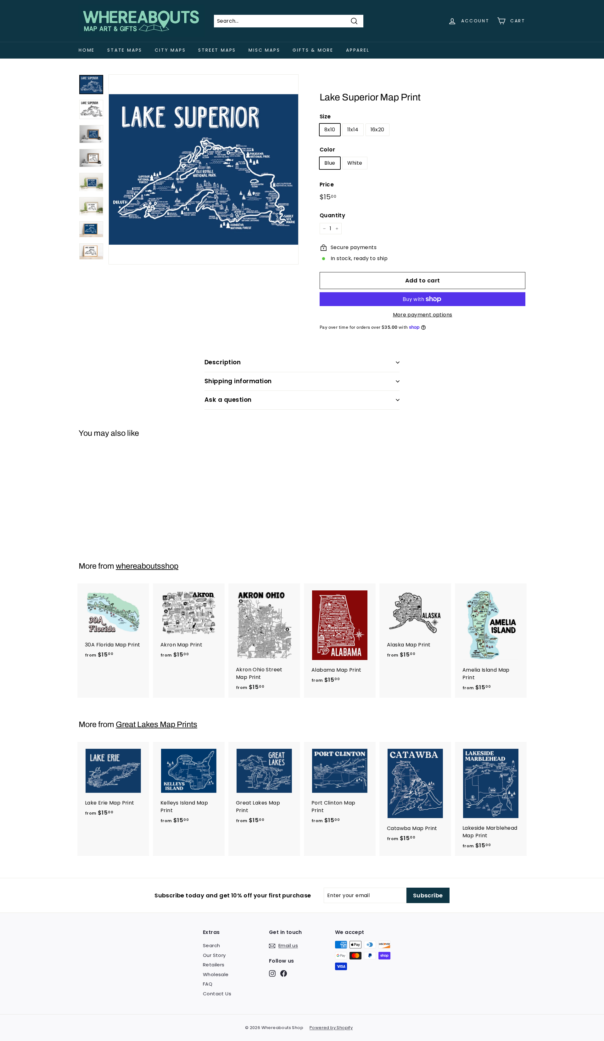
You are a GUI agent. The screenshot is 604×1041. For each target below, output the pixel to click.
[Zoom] (203, 169)
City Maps (170, 50)
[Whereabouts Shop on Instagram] (272, 973)
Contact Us (217, 993)
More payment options (422, 314)
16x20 (377, 129)
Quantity (332, 215)
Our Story (214, 955)
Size (325, 116)
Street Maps (217, 50)
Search (211, 945)
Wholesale (216, 974)
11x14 (353, 129)
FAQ (207, 984)
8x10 (329, 129)
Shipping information (238, 381)
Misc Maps (264, 50)
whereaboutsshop (147, 566)
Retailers (214, 964)
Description (222, 362)
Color (327, 149)
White (354, 163)
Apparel (358, 50)
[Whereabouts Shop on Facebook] (283, 973)
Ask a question (228, 399)
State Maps (124, 50)
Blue (329, 163)
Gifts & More (313, 50)
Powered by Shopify (331, 1028)
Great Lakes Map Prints (156, 724)
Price (327, 184)
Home (87, 50)
